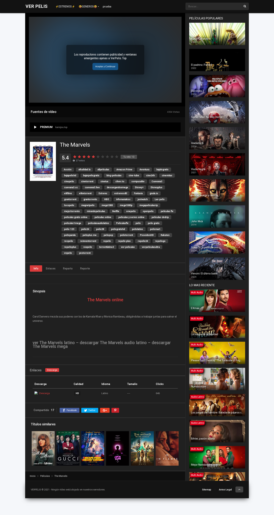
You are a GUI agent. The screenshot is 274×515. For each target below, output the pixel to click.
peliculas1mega (72, 223)
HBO (106, 199)
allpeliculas (103, 169)
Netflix (115, 211)
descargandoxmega (117, 187)
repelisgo (160, 241)
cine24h (150, 175)
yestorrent (85, 253)
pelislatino (137, 229)
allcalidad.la (84, 169)
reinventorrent (88, 241)
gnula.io (154, 193)
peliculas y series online (131, 217)
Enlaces (51, 268)
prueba (107, 6)
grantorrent (70, 199)
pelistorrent (126, 235)
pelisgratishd (118, 229)
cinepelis (69, 181)
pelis (138, 223)
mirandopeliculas (96, 211)
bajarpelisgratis (91, 175)
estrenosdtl (120, 193)
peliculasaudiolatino (98, 223)
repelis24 (143, 241)
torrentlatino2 (106, 247)
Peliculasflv (122, 223)
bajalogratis (162, 169)
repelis (107, 241)
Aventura (144, 169)
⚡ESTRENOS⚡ (65, 6)
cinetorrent (87, 181)
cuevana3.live (92, 187)
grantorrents (90, 199)
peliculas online (103, 217)
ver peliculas (128, 247)
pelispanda (69, 235)
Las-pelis (160, 199)
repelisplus (70, 247)
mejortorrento (72, 211)
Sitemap (206, 489)
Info (36, 268)
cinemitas (167, 175)
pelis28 (100, 229)
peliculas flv (167, 211)
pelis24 (85, 229)
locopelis (69, 205)
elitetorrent (85, 193)
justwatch (143, 199)
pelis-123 (69, 229)
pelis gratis (154, 223)
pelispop (108, 235)
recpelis (68, 241)
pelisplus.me (90, 235)
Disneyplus (156, 187)
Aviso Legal (225, 489)
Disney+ (139, 187)
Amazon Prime (124, 169)
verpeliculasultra (151, 247)
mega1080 (107, 205)
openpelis (148, 211)
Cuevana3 (157, 181)
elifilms (68, 193)
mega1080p (126, 205)
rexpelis (87, 247)
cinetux (104, 181)
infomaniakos (123, 199)
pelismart (155, 229)
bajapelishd (70, 175)
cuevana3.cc (71, 187)
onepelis (131, 211)
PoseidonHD (147, 235)
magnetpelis (88, 205)
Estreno (103, 193)
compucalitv (137, 181)
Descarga (52, 370)
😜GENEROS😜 (88, 6)
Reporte (85, 268)
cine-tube (134, 175)
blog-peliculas (114, 175)
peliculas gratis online (75, 217)
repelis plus (124, 241)
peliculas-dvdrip (160, 217)
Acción (67, 169)
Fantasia (138, 193)
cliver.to (119, 181)
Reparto (68, 268)
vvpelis (68, 253)
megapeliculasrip (148, 205)
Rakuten (165, 235)
